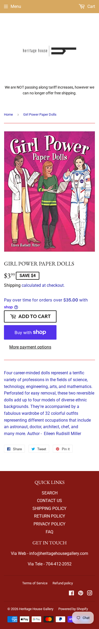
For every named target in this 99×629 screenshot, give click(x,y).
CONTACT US (49, 500)
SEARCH (50, 492)
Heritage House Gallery (36, 609)
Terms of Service (35, 583)
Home (8, 114)
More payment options (30, 347)
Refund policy (63, 583)
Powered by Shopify (73, 609)
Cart (90, 6)
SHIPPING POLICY (49, 508)
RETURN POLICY (49, 516)
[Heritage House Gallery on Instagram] (89, 593)
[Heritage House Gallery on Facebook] (71, 593)
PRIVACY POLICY (49, 523)
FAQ (49, 531)
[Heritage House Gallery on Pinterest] (80, 593)
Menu (16, 6)
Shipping (12, 285)
